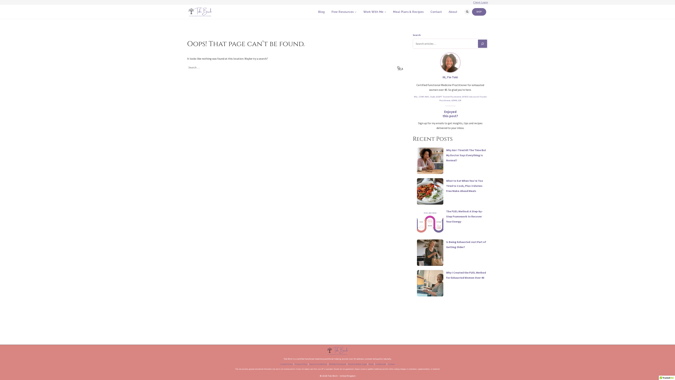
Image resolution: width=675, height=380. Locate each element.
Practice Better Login (357, 364)
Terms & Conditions (318, 364)
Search (417, 35)
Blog (321, 12)
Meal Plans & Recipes (408, 12)
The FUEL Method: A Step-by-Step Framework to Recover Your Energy (464, 216)
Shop (479, 11)
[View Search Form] (467, 12)
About (453, 12)
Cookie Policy (286, 364)
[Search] (482, 44)
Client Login (480, 2)
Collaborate (380, 364)
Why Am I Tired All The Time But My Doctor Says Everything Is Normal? (466, 155)
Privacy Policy (301, 364)
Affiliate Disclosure (337, 364)
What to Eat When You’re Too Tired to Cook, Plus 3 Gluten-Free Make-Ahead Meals (464, 186)
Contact (436, 12)
